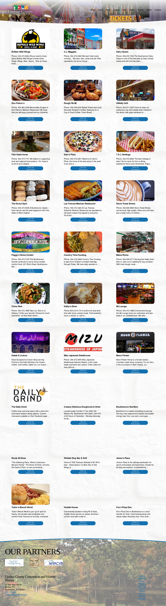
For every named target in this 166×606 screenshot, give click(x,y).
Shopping (142, 583)
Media (148, 9)
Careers (157, 9)
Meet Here (142, 586)
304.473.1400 (10, 592)
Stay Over (142, 578)
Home (92, 9)
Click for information (30, 168)
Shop (108, 9)
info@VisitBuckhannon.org (16, 594)
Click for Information (30, 68)
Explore (116, 9)
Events (141, 9)
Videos (142, 591)
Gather (132, 9)
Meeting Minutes (142, 597)
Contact (142, 593)
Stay (124, 9)
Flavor (100, 9)
